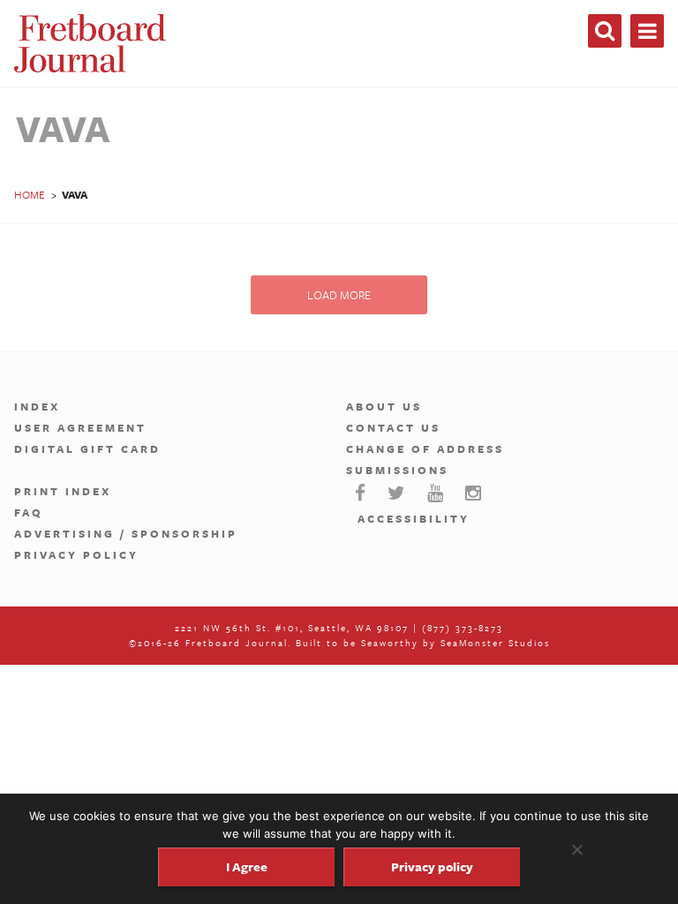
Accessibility (414, 518)
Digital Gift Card (87, 448)
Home (29, 194)
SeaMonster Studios (495, 643)
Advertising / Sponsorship (125, 533)
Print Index (62, 491)
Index (37, 406)
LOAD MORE (339, 295)
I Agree (246, 866)
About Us (384, 406)
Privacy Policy (76, 554)
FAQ (28, 512)
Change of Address (425, 448)
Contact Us (393, 427)
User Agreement (80, 427)
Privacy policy (432, 866)
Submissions (397, 470)
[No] (576, 849)
